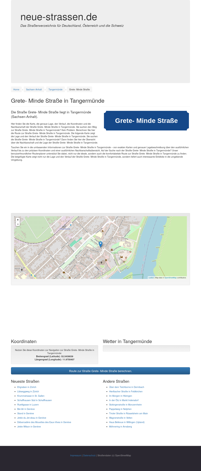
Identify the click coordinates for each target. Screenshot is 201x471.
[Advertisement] (100, 52)
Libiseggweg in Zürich (28, 391)
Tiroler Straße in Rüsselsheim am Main (128, 413)
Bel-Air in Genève (26, 408)
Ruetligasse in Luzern (28, 404)
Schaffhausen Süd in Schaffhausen (34, 400)
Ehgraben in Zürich (26, 387)
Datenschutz (89, 455)
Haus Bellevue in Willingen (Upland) (127, 422)
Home (16, 89)
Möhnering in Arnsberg (120, 426)
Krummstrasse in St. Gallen (30, 395)
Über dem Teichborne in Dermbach (126, 387)
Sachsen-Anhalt (34, 89)
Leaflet (151, 277)
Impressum (75, 455)
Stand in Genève (25, 413)
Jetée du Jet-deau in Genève (31, 417)
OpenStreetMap (170, 277)
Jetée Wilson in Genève (29, 426)
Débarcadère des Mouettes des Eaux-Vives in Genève (44, 422)
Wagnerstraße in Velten (120, 417)
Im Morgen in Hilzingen (120, 395)
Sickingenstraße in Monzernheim (125, 404)
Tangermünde (55, 89)
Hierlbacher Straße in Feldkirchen (126, 391)
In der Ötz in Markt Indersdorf (124, 400)
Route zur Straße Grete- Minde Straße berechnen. (100, 371)
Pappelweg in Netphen (120, 408)
